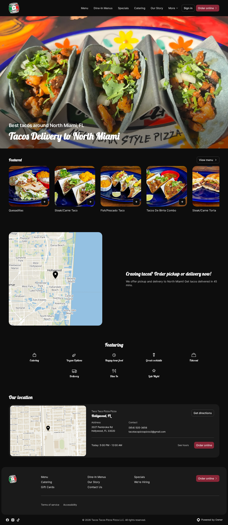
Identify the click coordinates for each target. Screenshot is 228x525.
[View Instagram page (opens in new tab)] (13, 520)
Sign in (188, 8)
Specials (123, 8)
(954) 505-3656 (138, 427)
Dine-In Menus (103, 8)
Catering (139, 8)
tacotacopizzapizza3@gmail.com (147, 431)
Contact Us (95, 487)
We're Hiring (142, 482)
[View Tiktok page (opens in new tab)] (18, 520)
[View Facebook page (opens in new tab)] (7, 520)
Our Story (157, 8)
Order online (204, 445)
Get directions (203, 413)
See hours (183, 445)
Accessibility (70, 504)
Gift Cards (47, 487)
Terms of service (50, 504)
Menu (84, 8)
